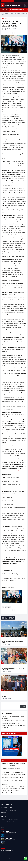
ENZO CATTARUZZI (19, 766)
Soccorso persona (16, 786)
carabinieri (4, 763)
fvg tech (13, 768)
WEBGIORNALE (7, 793)
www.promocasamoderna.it (10, 510)
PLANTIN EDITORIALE (13, 785)
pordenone (22, 784)
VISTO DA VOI (7, 607)
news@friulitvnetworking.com (7, 850)
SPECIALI (22, 786)
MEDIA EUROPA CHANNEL (15, 783)
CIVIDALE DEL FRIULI (16, 763)
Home (2, 13)
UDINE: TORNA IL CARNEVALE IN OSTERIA (12, 695)
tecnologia (3, 788)
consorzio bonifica (22, 763)
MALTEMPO (4, 783)
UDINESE (22, 788)
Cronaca (12, 765)
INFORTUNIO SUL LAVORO (13, 774)
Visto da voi (6, 13)
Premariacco (3, 786)
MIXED (20, 783)
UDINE (19, 788)
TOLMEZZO (12, 788)
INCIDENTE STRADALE (11, 772)
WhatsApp (18, 33)
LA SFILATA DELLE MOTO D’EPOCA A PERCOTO (13, 668)
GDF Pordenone (17, 768)
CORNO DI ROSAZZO (5, 766)
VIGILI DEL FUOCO (7, 790)
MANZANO (9, 783)
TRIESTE (15, 788)
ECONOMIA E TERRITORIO (7, 665)
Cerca (3, 704)
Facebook (9, 33)
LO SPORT (19, 781)
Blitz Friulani (5, 639)
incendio (3, 770)
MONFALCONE (5, 785)
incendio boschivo (18, 770)
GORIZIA (21, 768)
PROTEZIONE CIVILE (9, 786)
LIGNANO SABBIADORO (14, 777)
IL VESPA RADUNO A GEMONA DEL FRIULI (12, 642)
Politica (18, 784)
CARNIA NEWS (11, 763)
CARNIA (7, 763)
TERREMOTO (7, 788)
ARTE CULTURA (5, 692)
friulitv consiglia (8, 768)
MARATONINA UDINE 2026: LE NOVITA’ (11, 724)
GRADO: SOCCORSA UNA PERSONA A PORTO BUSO (13, 729)
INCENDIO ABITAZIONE (10, 770)
